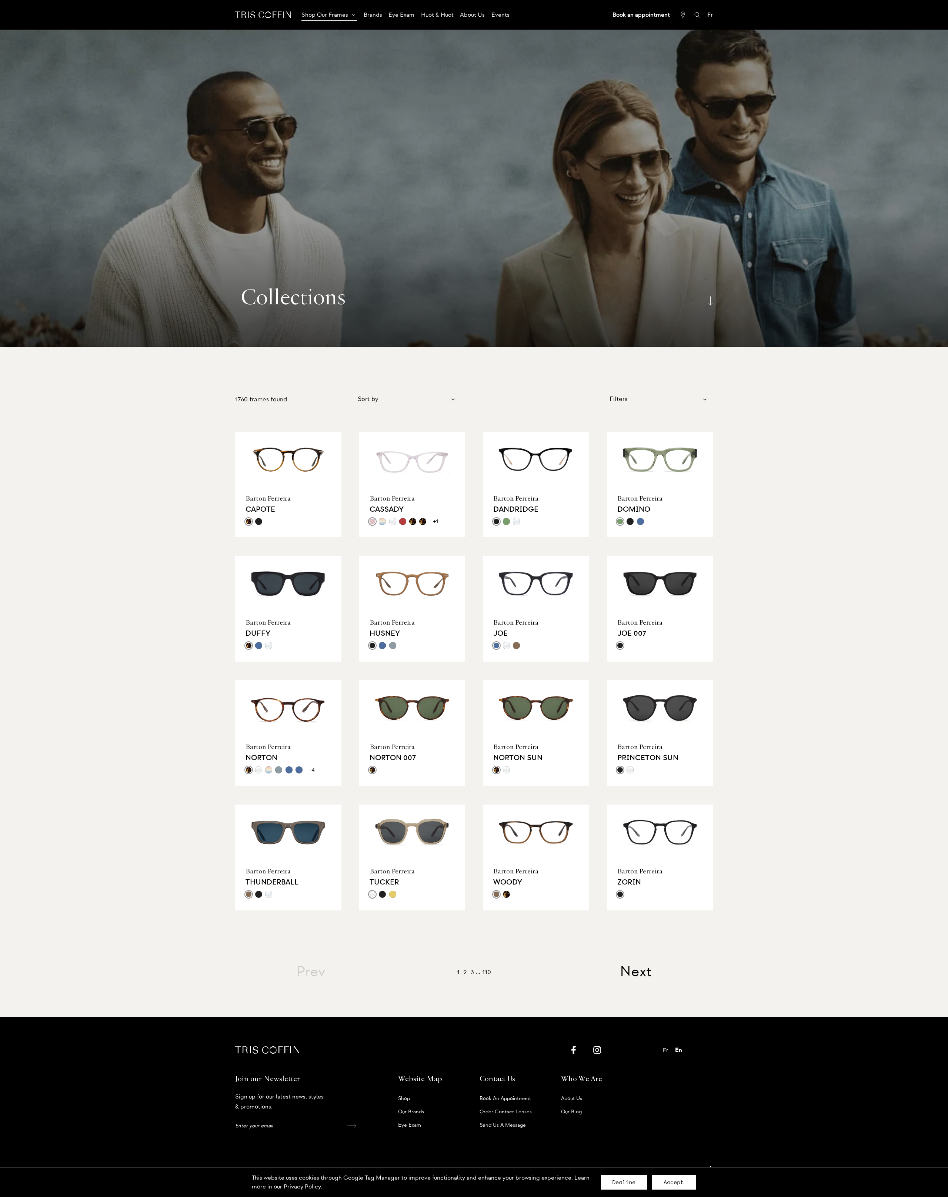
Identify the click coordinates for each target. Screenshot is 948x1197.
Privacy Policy (302, 1187)
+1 (435, 521)
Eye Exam (409, 1125)
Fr (710, 15)
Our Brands (411, 1111)
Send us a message (503, 1125)
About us (571, 1098)
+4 (312, 770)
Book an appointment (505, 1098)
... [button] (478, 972)
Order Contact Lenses (506, 1111)
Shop (404, 1098)
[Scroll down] (710, 300)
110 (486, 972)
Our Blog (571, 1111)
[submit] (351, 1126)
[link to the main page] (263, 14)
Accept (674, 1182)
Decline (624, 1182)
